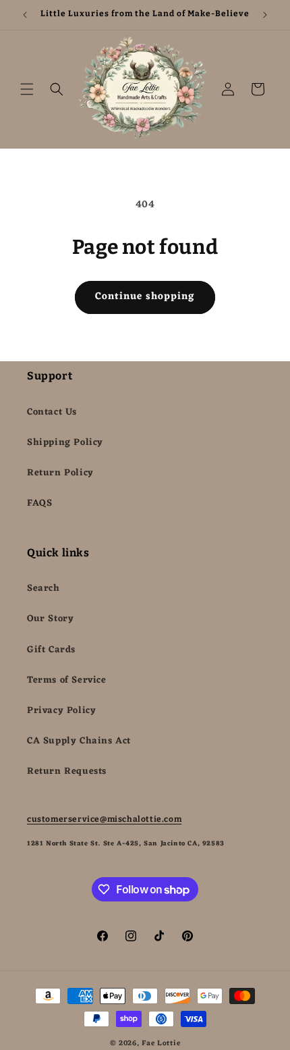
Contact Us (52, 412)
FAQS (39, 503)
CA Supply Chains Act (79, 741)
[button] (27, 89)
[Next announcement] (265, 15)
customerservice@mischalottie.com (104, 819)
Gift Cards (51, 649)
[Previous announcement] (25, 15)
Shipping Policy (65, 442)
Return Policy (60, 473)
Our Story (50, 618)
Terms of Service (67, 680)
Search (43, 588)
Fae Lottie (161, 1043)
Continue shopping (145, 297)
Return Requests (67, 771)
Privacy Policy (61, 710)
